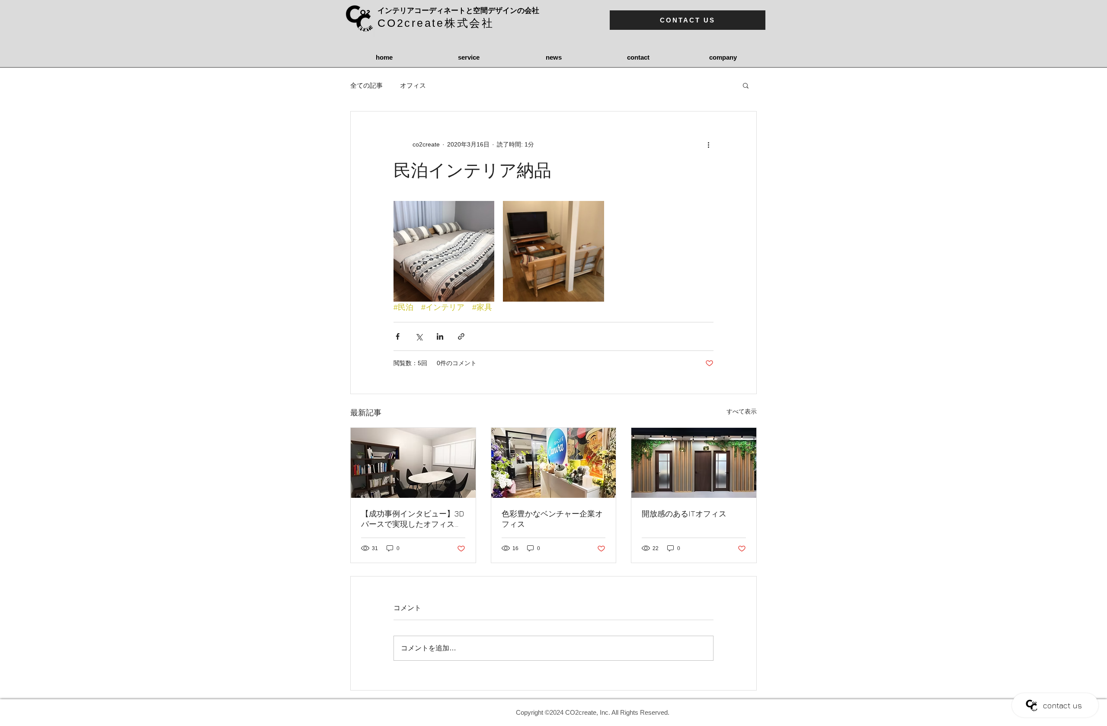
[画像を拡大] (444, 251)
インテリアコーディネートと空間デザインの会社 (458, 10)
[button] (746, 85)
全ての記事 (366, 85)
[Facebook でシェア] (398, 336)
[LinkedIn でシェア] (440, 336)
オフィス (413, 85)
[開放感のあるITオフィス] (693, 463)
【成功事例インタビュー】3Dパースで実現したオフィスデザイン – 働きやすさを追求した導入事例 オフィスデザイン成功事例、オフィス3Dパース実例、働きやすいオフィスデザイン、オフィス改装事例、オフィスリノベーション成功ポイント (412, 519)
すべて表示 (741, 411)
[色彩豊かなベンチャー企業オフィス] (553, 463)
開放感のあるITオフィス (684, 513)
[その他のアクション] (708, 144)
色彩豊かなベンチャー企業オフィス (552, 519)
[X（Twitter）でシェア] (419, 336)
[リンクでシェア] (461, 336)
